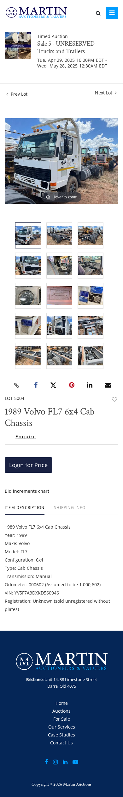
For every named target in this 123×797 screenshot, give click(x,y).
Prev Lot (18, 94)
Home (62, 703)
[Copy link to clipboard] (16, 385)
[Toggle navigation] (112, 13)
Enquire (25, 437)
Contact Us (61, 743)
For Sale (61, 719)
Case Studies (61, 735)
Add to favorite (114, 399)
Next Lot (104, 92)
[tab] (24, 510)
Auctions (61, 711)
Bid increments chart (27, 491)
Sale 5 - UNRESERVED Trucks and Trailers (66, 47)
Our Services (61, 727)
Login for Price (28, 465)
